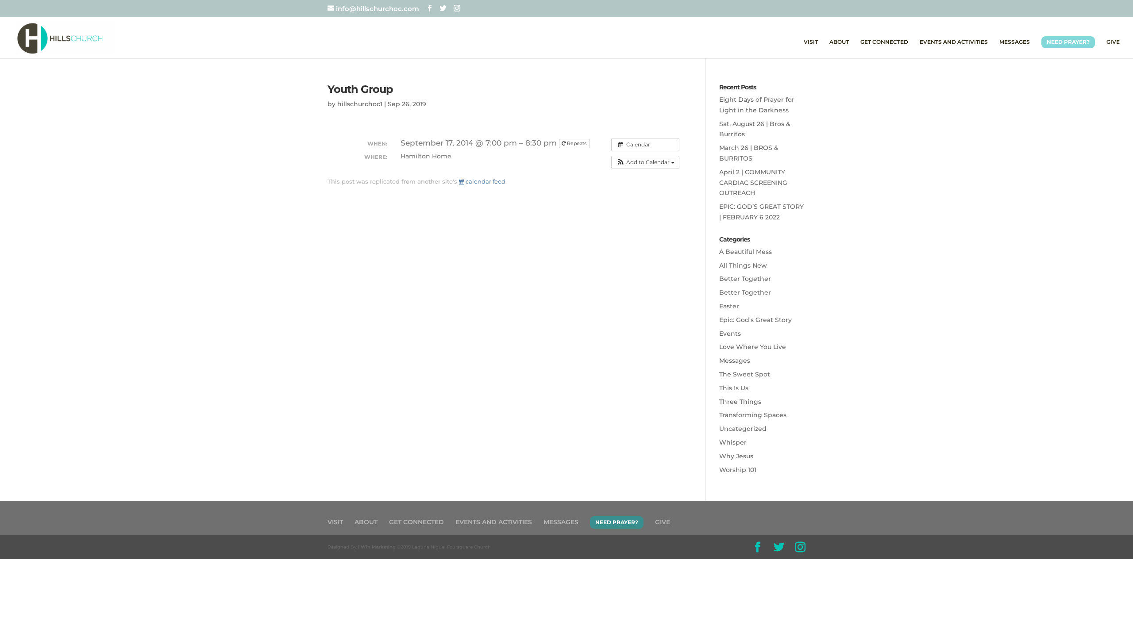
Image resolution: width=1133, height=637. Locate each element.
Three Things (740, 402)
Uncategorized (743, 429)
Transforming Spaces (752, 415)
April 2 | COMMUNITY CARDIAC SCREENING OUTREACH (753, 182)
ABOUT (839, 42)
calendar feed (484, 181)
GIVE (1113, 42)
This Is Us (733, 388)
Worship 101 (737, 470)
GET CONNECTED (884, 42)
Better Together (745, 279)
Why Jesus (736, 456)
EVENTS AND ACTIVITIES (954, 42)
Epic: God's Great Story (755, 320)
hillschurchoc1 (359, 104)
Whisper (733, 442)
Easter (729, 306)
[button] (645, 162)
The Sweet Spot (744, 374)
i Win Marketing (377, 547)
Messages (734, 361)
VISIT (811, 42)
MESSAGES (1014, 42)
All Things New (743, 265)
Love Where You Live (752, 347)
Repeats (577, 143)
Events (730, 334)
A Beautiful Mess (745, 252)
